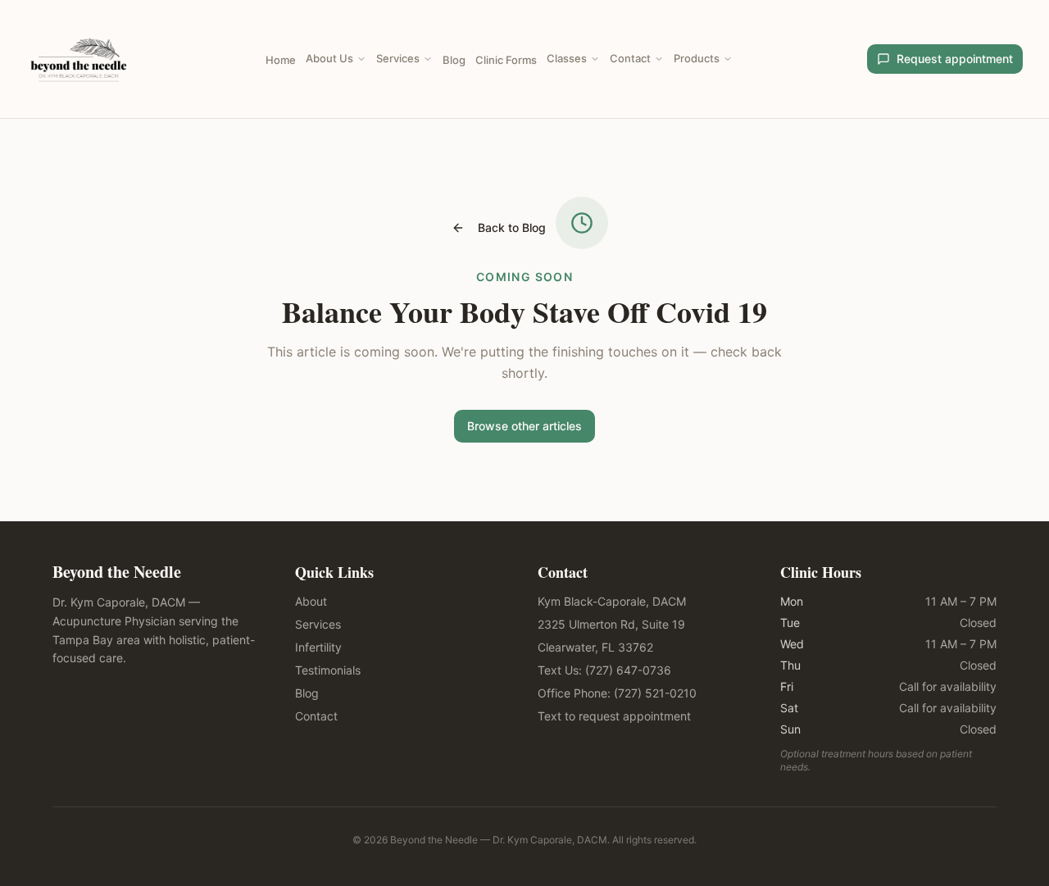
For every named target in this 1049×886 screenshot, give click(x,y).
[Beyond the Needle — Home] (78, 59)
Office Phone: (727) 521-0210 (617, 693)
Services (398, 58)
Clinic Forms (506, 59)
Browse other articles (524, 426)
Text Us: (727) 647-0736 (604, 670)
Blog (454, 59)
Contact (630, 58)
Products (697, 58)
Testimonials (328, 670)
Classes (567, 58)
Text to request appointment (614, 716)
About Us (329, 58)
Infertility (318, 647)
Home (281, 59)
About (311, 601)
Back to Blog (512, 227)
